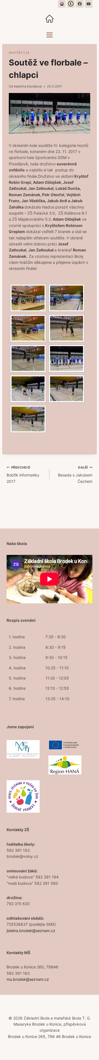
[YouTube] (88, 4)
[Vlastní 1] (62, 4)
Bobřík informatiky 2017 (23, 474)
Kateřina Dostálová (28, 86)
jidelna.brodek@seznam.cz (31, 930)
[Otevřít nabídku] (50, 35)
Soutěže (16, 52)
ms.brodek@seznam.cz (28, 979)
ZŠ (27, 52)
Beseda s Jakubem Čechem (75, 474)
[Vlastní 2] (71, 4)
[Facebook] (80, 4)
